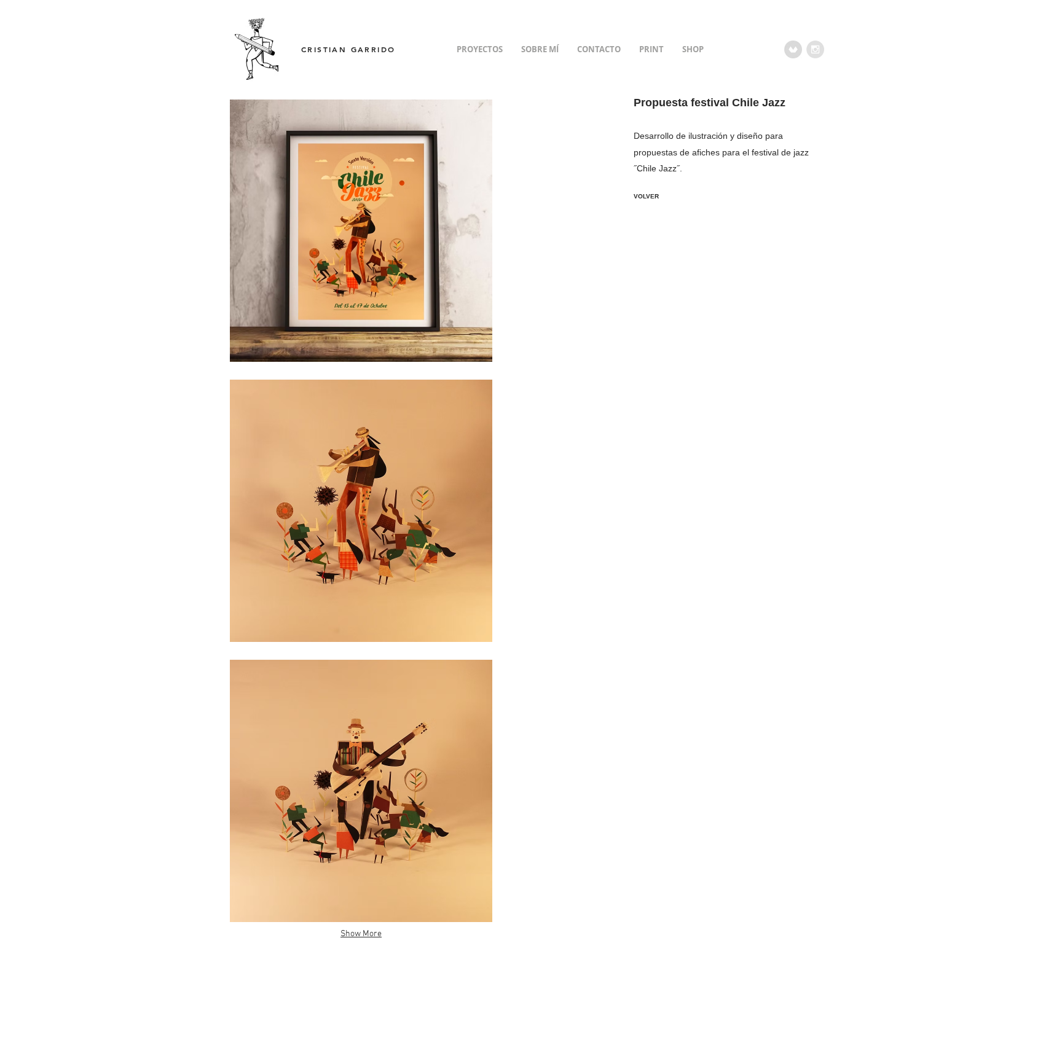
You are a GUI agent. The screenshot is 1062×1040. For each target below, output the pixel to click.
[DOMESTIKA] (793, 49)
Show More (361, 934)
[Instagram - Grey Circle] (815, 49)
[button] (361, 230)
